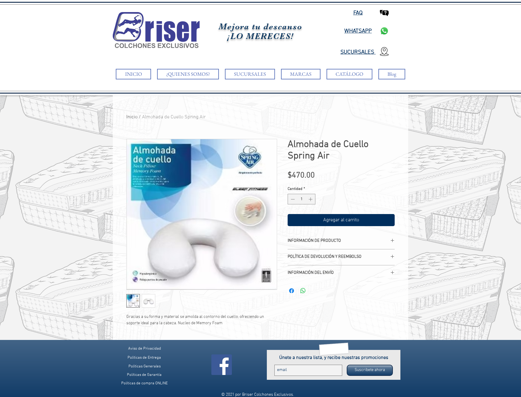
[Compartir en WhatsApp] (303, 290)
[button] (144, 383)
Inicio (131, 117)
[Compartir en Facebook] (291, 290)
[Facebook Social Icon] (221, 364)
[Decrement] (292, 199)
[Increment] (311, 199)
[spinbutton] (302, 199)
